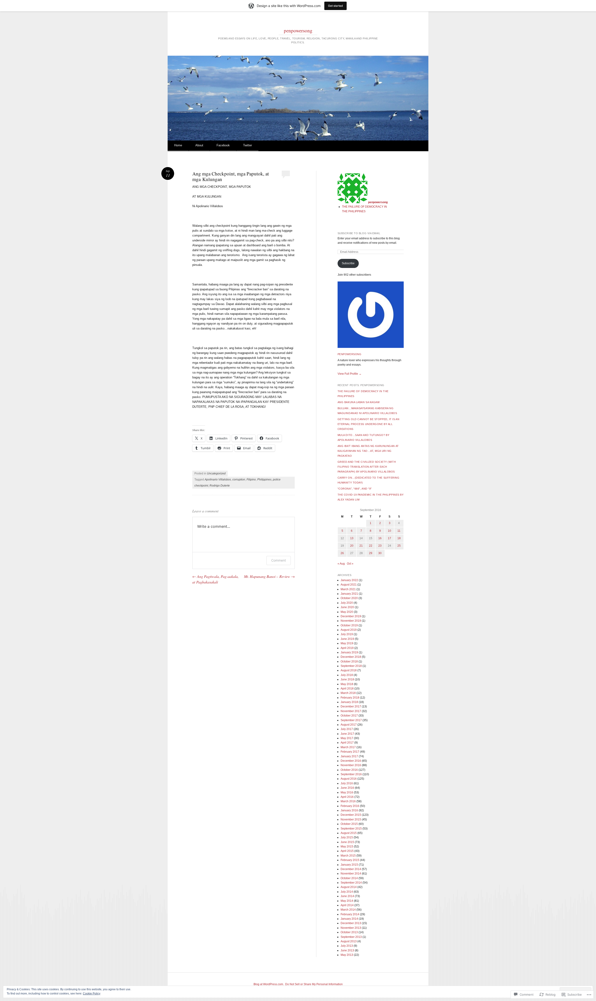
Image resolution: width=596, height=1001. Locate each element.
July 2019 (347, 634)
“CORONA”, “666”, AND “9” (355, 488)
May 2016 (347, 792)
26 (342, 553)
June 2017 (347, 733)
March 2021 (348, 589)
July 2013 (347, 945)
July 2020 (347, 602)
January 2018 (349, 702)
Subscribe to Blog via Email (359, 233)
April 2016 (347, 797)
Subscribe (348, 263)
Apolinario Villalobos (218, 479)
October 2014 (349, 878)
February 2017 (350, 751)
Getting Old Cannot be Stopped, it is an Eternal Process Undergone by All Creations (368, 424)
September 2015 (351, 828)
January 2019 (349, 652)
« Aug (341, 563)
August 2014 (349, 887)
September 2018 (351, 666)
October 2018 (349, 661)
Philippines (264, 479)
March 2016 (348, 801)
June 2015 (347, 842)
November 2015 (351, 819)
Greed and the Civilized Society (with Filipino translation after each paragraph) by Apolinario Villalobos (367, 466)
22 (370, 545)
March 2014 (348, 909)
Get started (335, 5)
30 (380, 553)
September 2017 (351, 720)
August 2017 (349, 724)
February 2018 (350, 697)
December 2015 (351, 814)
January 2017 (349, 756)
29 (370, 553)
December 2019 (351, 616)
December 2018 (351, 656)
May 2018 (347, 684)
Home (178, 145)
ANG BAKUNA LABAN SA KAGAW (359, 402)
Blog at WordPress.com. (269, 984)
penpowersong (298, 30)
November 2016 (351, 765)
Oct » (350, 563)
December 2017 (351, 706)
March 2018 (348, 693)
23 (380, 545)
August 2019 (349, 629)
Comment (278, 560)
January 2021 (349, 593)
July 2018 (347, 675)
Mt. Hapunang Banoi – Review (269, 576)
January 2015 (349, 864)
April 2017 (347, 742)
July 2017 (347, 729)
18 (399, 538)
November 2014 (351, 873)
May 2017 (347, 738)
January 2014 (349, 918)
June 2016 (347, 787)
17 (389, 538)
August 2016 (349, 778)
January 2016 (349, 810)
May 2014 (347, 900)
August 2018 (349, 670)
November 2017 (351, 711)
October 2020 (349, 598)
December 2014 (351, 869)
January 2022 (349, 580)
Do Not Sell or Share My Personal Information (314, 984)
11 (398, 530)
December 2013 (351, 923)
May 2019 (347, 643)
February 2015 (350, 860)
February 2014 (350, 914)
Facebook (223, 145)
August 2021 (349, 584)
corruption (238, 479)
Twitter (247, 145)
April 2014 (347, 905)
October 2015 (349, 824)
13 (351, 538)
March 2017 (348, 747)
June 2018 (347, 679)
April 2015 (347, 851)
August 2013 (349, 941)
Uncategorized (216, 473)
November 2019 (351, 620)
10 (389, 530)
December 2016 (351, 760)
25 (399, 545)
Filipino (251, 479)
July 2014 (347, 891)
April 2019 (347, 648)
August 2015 (349, 833)
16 (380, 538)
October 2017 (349, 715)
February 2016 (350, 806)
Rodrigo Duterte (220, 485)
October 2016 (349, 769)
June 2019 (347, 639)
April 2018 (347, 688)
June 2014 (347, 896)
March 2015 (348, 855)
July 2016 (347, 783)
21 (361, 545)
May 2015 (347, 846)
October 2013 (349, 932)
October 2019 (349, 625)
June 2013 (347, 950)
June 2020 (347, 607)
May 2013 (347, 954)
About (199, 145)
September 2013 (351, 937)
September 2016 (351, 774)
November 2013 (351, 927)
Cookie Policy (91, 993)
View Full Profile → (350, 373)
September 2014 (351, 882)
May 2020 (347, 612)
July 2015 (347, 837)
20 (351, 545)
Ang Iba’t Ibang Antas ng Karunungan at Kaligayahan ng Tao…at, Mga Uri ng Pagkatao (368, 451)
